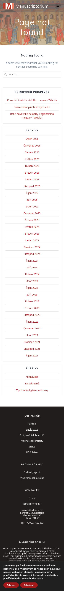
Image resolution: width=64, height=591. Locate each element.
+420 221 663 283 (34, 522)
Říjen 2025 (32, 193)
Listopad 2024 (32, 254)
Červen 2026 (32, 152)
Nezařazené (32, 383)
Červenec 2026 (32, 145)
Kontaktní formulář (32, 503)
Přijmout (11, 585)
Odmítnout (29, 585)
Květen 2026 (32, 159)
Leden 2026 (32, 179)
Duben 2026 (32, 166)
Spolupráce (32, 429)
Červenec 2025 (32, 213)
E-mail (32, 498)
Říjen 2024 (32, 260)
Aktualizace (32, 376)
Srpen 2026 (32, 138)
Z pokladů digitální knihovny (32, 390)
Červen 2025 (32, 220)
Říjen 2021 (32, 355)
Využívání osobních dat (32, 477)
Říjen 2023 (32, 287)
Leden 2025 (32, 240)
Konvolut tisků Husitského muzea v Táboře (32, 100)
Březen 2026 (32, 172)
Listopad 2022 (32, 315)
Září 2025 (32, 199)
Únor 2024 (32, 281)
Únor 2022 (32, 335)
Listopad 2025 (32, 186)
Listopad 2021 (32, 348)
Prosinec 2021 (32, 342)
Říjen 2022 (32, 321)
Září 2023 (32, 294)
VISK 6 (32, 446)
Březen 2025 (32, 233)
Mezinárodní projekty (32, 440)
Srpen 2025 (32, 206)
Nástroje (32, 423)
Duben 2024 (32, 274)
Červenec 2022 (32, 328)
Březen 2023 (32, 308)
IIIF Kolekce (32, 452)
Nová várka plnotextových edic (32, 107)
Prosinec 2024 (32, 247)
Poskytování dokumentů (32, 435)
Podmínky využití (32, 472)
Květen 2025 (32, 226)
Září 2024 (32, 267)
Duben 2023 (32, 301)
